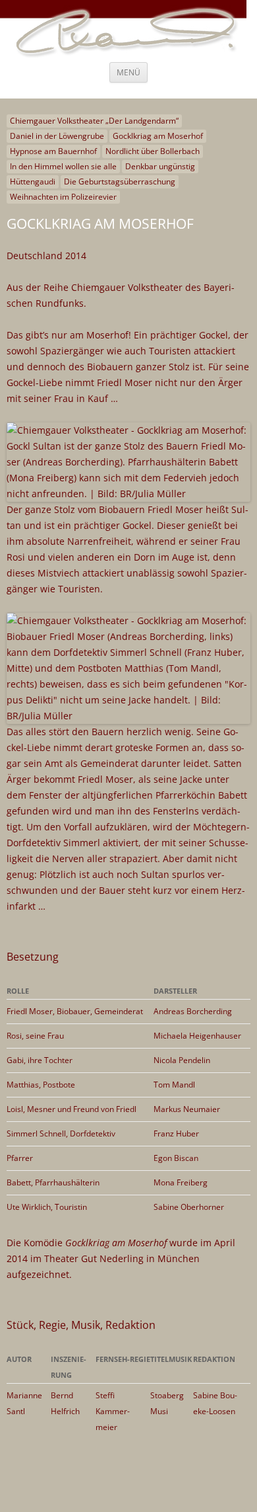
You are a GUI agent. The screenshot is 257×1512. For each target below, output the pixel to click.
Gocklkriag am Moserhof (158, 135)
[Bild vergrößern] (128, 715)
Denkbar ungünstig (160, 166)
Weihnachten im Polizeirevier (63, 196)
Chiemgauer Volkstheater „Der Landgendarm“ (94, 120)
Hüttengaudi (32, 181)
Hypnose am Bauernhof (53, 151)
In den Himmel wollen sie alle (63, 166)
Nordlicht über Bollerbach (152, 151)
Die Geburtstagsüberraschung (119, 181)
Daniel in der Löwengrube (57, 135)
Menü (128, 72)
